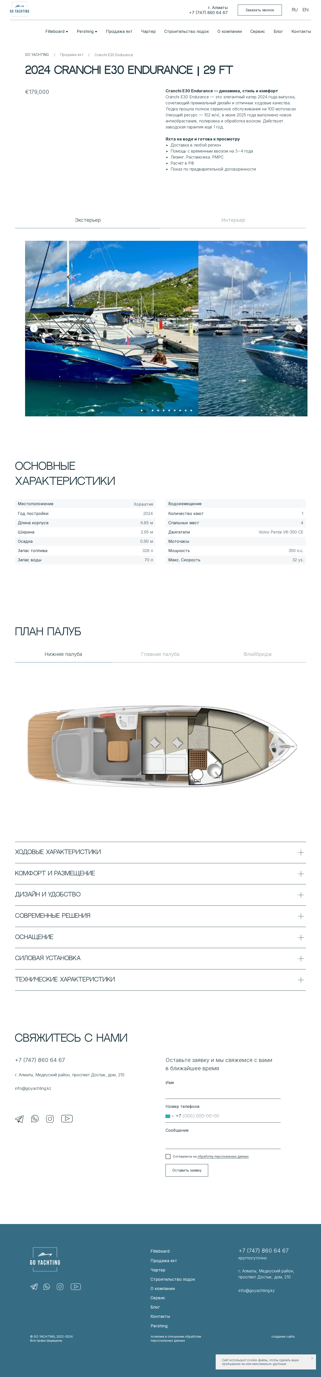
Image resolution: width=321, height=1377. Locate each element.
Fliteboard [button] (54, 31)
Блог (278, 31)
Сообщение (177, 1130)
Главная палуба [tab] (160, 654)
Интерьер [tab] (233, 220)
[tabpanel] (160, 322)
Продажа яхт (119, 31)
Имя (170, 1082)
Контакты (301, 31)
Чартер (148, 31)
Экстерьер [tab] (88, 220)
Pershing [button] (85, 31)
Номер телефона (182, 1106)
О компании (229, 31)
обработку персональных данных (223, 1156)
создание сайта (283, 1336)
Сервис (257, 31)
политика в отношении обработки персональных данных (176, 1338)
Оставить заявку (187, 1170)
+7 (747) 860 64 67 (208, 12)
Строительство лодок (186, 31)
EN (305, 10)
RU (295, 10)
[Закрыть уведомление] (312, 1358)
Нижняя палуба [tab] (63, 654)
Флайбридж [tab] (257, 654)
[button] (260, 10)
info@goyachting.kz (33, 1088)
